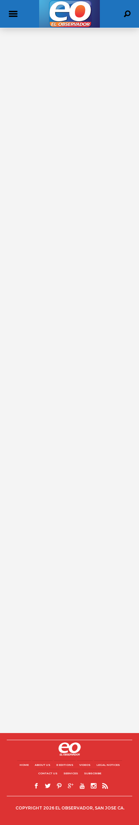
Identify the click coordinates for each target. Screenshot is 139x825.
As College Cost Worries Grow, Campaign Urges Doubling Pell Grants (62, 140)
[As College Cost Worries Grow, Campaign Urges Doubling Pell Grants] (69, 94)
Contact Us (47, 773)
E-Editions (64, 765)
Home (24, 765)
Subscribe (92, 773)
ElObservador (20, 151)
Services (70, 773)
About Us (42, 765)
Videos (84, 765)
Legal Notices (108, 765)
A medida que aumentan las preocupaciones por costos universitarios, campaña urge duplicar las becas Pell (67, 275)
